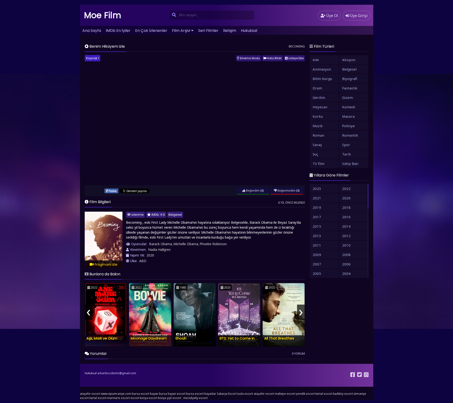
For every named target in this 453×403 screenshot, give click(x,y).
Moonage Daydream (149, 338)
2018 (346, 207)
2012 (346, 235)
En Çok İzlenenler (151, 30)
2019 (317, 207)
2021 (317, 198)
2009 (317, 254)
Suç (315, 154)
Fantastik (349, 88)
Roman (318, 135)
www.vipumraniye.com (116, 394)
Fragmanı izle (105, 264)
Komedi (348, 107)
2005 (317, 273)
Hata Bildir (274, 58)
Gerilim (319, 97)
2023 (317, 188)
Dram (317, 88)
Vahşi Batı (350, 163)
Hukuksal (249, 30)
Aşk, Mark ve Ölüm (101, 338)
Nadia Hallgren (159, 249)
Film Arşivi (181, 30)
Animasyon (322, 69)
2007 (317, 264)
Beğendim (252, 191)
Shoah (180, 338)
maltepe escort (285, 394)
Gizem (347, 97)
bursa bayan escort (172, 394)
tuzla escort (245, 394)
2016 (346, 216)
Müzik (318, 125)
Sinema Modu (249, 58)
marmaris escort (118, 398)
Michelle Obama (185, 244)
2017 (317, 216)
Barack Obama (160, 244)
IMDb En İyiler (118, 30)
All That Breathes (279, 338)
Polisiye (348, 125)
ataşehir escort (90, 394)
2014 (346, 226)
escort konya (139, 398)
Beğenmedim (286, 191)
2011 (317, 245)
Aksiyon (348, 59)
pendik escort (305, 394)
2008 (346, 254)
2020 (150, 255)
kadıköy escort (343, 394)
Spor (346, 144)
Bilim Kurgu (322, 78)
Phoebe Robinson (213, 244)
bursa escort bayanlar (201, 394)
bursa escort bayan (145, 394)
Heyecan (320, 107)
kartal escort (323, 394)
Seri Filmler (208, 30)
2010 (346, 245)
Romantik (350, 135)
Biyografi (349, 78)
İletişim (229, 30)
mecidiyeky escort (195, 398)
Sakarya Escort (227, 394)
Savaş (317, 144)
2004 (346, 273)
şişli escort (174, 398)
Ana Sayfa (91, 30)
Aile (316, 59)
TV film (318, 163)
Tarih (346, 154)
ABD (142, 261)
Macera (348, 116)
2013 (317, 235)
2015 (317, 226)
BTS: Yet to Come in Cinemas (245, 338)
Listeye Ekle (296, 58)
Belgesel (175, 214)
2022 (346, 188)
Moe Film (102, 15)
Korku (318, 116)
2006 (346, 264)
